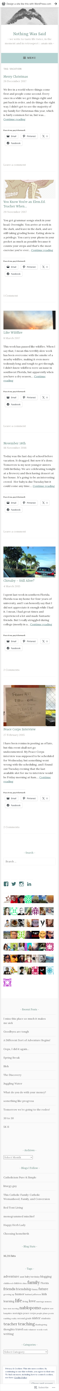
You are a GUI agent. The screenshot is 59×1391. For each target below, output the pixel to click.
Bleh (6, 1066)
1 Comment (10, 295)
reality (14, 1318)
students (45, 1318)
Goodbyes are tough (16, 1031)
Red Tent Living (13, 1207)
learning (8, 1301)
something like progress (18, 1101)
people (39, 1313)
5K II (6, 1126)
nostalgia (17, 1313)
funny (35, 1289)
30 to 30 (8, 1118)
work (45, 1329)
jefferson (37, 1294)
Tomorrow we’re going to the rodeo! (26, 1109)
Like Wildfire (12, 333)
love (32, 1301)
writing (8, 1334)
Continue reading (14, 119)
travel (19, 1329)
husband (28, 1294)
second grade (24, 1318)
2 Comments (11, 669)
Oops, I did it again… (16, 1049)
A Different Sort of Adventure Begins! (26, 1040)
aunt (22, 1276)
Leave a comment (14, 164)
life (18, 1300)
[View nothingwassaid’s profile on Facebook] (6, 884)
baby (27, 1276)
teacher (10, 1323)
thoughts (9, 1329)
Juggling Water (12, 1083)
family (33, 1282)
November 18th (14, 443)
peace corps (29, 1313)
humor (19, 1294)
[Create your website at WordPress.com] (29, 3)
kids (44, 1294)
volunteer (32, 1329)
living (25, 1301)
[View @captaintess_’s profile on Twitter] (14, 884)
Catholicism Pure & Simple (19, 1177)
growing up (8, 1294)
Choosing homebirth (16, 1233)
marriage (40, 1301)
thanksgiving (41, 1324)
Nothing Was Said (29, 34)
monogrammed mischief (18, 1216)
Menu (31, 57)
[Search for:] (29, 861)
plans (45, 1313)
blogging (46, 1276)
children (17, 1283)
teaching (26, 1323)
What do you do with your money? (24, 1092)
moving (15, 1308)
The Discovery (12, 1075)
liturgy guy (10, 1186)
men (9, 1308)
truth (26, 1329)
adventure (11, 1276)
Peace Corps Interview (19, 729)
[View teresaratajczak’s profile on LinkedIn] (30, 884)
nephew (45, 1308)
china (24, 1283)
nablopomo (30, 1307)
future (43, 1289)
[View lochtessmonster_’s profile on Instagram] (22, 884)
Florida (45, 1283)
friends (9, 1289)
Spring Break (11, 1057)
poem (51, 1313)
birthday (35, 1276)
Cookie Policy (20, 1377)
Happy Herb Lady (14, 1225)
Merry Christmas (15, 77)
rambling (7, 1318)
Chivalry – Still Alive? (18, 581)
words (40, 1329)
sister (36, 1318)
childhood (8, 1283)
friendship (23, 1289)
